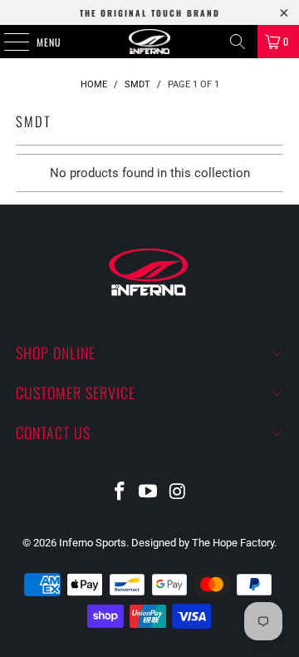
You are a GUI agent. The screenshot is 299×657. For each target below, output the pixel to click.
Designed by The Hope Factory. (204, 542)
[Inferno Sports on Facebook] (119, 492)
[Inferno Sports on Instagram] (177, 492)
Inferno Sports (92, 542)
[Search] (237, 41)
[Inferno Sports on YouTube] (148, 492)
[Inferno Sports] (149, 41)
